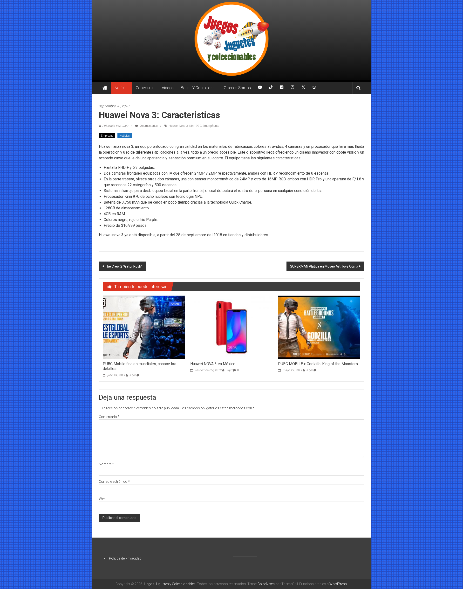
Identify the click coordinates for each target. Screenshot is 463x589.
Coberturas (145, 87)
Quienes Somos (237, 87)
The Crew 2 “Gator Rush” (123, 266)
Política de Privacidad (125, 558)
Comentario (109, 417)
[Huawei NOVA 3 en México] (231, 327)
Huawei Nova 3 (178, 126)
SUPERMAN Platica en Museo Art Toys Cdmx (324, 266)
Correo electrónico (114, 481)
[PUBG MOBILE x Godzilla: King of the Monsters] (319, 327)
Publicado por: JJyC (115, 126)
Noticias (122, 87)
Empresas (107, 135)
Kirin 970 (195, 126)
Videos (168, 87)
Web (102, 499)
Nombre (106, 464)
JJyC (132, 375)
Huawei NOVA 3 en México (212, 364)
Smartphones (211, 126)
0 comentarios (148, 126)
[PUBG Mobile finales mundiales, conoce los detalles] (144, 327)
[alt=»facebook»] (282, 88)
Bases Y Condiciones (199, 87)
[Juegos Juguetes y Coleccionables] (231, 40)
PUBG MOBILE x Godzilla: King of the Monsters (318, 364)
